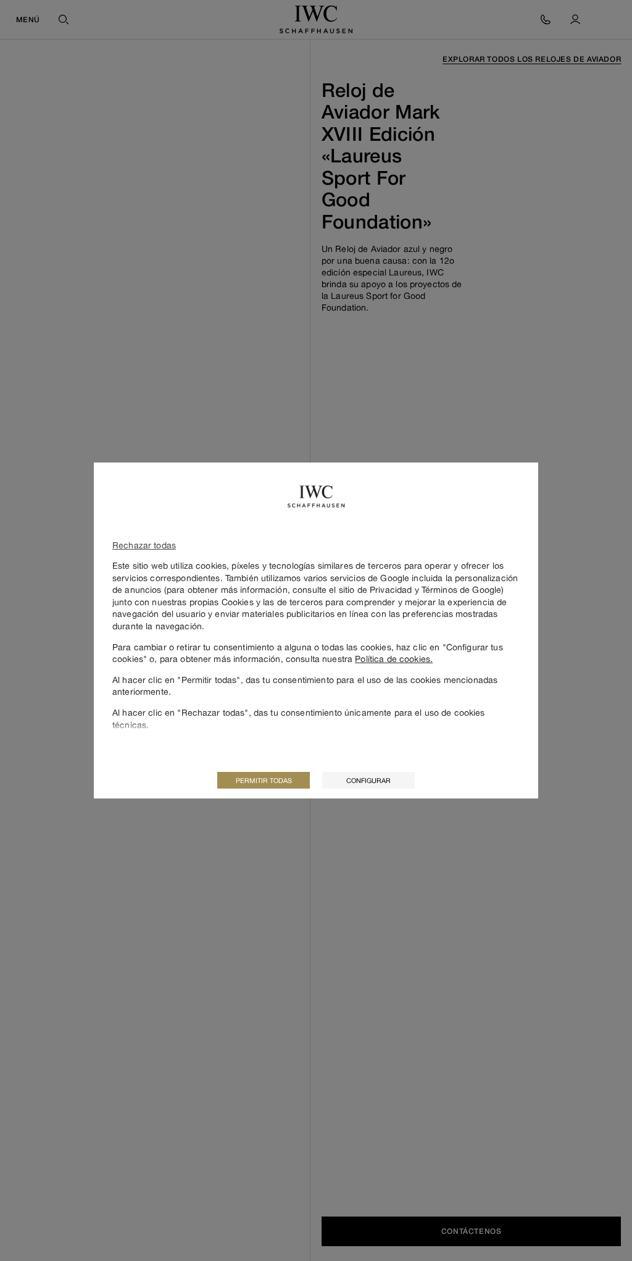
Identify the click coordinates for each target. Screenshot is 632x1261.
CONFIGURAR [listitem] (368, 780)
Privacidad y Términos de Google (435, 589)
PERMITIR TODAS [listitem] (264, 780)
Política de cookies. (394, 658)
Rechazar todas (144, 545)
